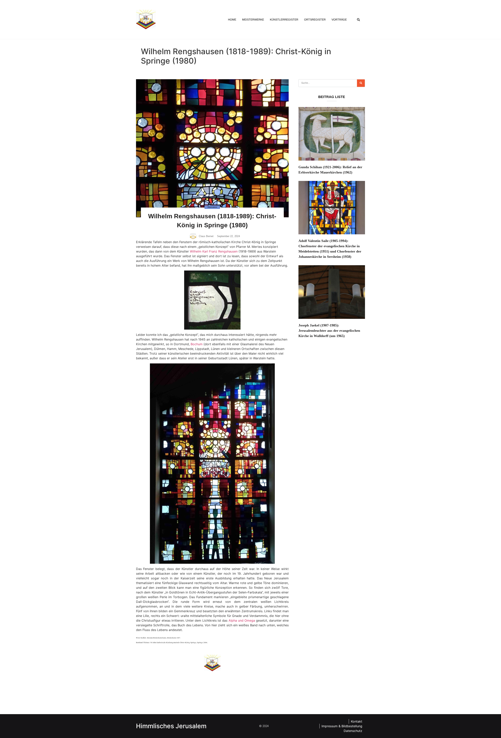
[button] (358, 19)
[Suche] (361, 83)
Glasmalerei (212, 207)
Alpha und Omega (242, 620)
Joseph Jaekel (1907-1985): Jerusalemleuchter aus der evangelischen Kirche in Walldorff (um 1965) (329, 330)
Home (232, 19)
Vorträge (339, 19)
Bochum (197, 344)
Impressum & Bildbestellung (342, 726)
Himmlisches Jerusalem (171, 726)
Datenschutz (353, 731)
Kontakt (356, 721)
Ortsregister (315, 19)
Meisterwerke (253, 19)
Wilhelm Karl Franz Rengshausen (214, 251)
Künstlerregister (284, 19)
